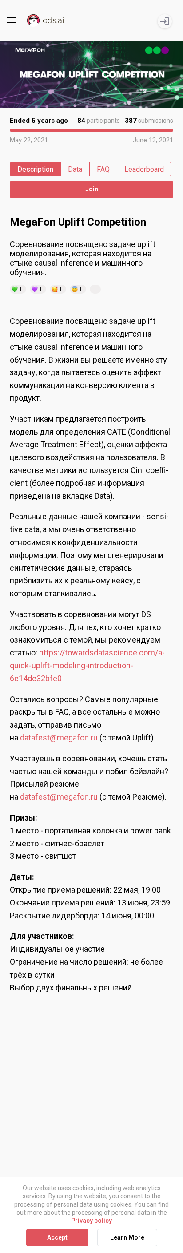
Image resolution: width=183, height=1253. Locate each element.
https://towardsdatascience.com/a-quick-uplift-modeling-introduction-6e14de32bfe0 (87, 665)
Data (75, 169)
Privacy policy (91, 1220)
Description (35, 169)
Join (91, 189)
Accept (57, 1237)
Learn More (127, 1237)
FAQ (103, 169)
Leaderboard (144, 169)
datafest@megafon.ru (59, 737)
